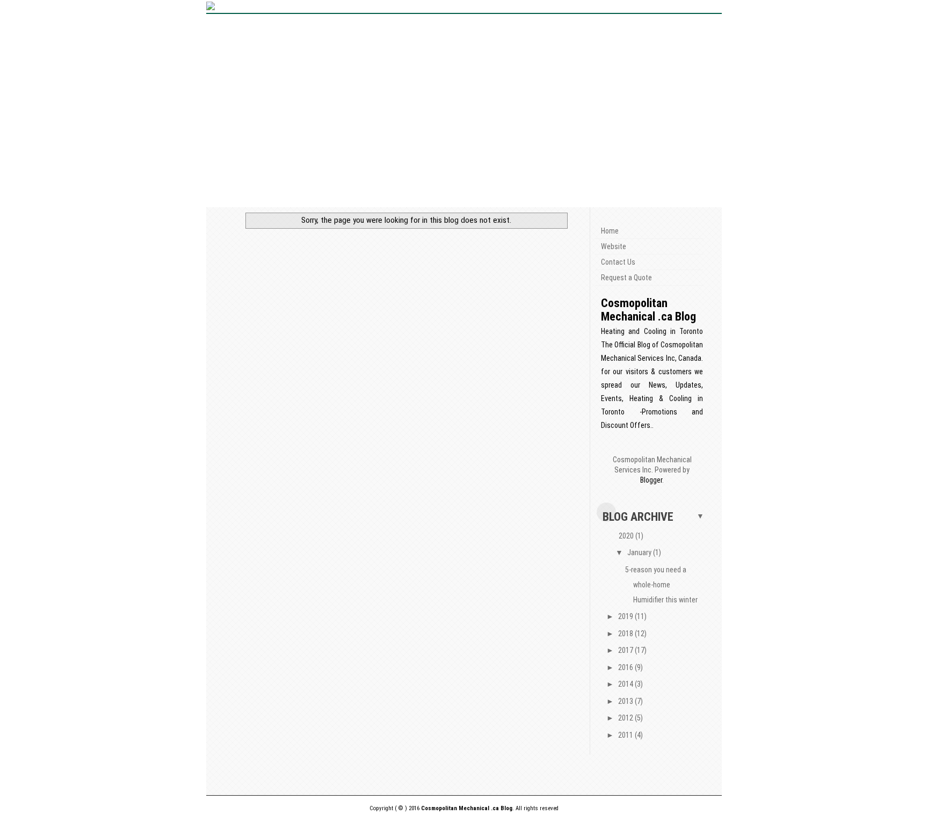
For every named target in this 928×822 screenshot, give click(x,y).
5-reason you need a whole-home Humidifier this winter (661, 584)
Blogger (651, 480)
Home (610, 231)
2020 (627, 536)
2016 (626, 667)
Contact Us (618, 262)
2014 (626, 684)
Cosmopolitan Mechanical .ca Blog (648, 309)
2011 (626, 735)
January (640, 552)
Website (613, 246)
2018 (626, 633)
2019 (626, 616)
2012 (626, 718)
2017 (626, 650)
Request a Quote (626, 277)
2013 (626, 701)
